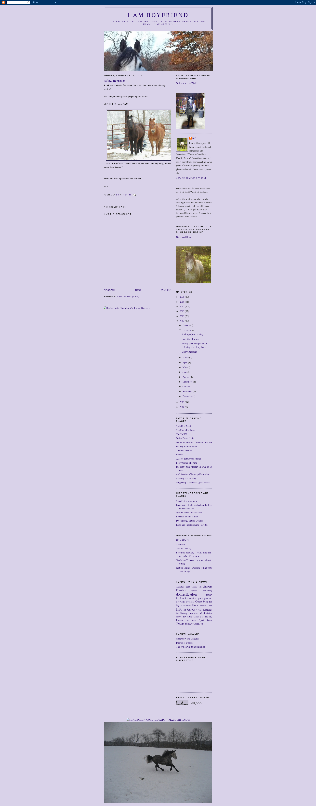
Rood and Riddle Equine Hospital (192, 524)
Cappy (194, 586)
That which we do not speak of (190, 646)
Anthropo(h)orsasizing (192, 334)
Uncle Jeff (198, 623)
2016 (182, 407)
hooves (188, 605)
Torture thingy (184, 623)
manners (193, 613)
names (196, 616)
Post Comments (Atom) (128, 296)
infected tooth (206, 605)
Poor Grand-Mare (190, 338)
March (186, 357)
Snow (194, 620)
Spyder (179, 454)
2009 (182, 296)
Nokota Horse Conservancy (189, 512)
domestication (186, 594)
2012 (182, 311)
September (188, 381)
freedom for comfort (186, 598)
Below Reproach (189, 351)
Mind (202, 613)
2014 (182, 320)
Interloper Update (184, 642)
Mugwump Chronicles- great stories (193, 482)
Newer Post (109, 289)
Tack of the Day (183, 548)
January (186, 325)
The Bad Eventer (184, 450)
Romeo (179, 620)
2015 (182, 402)
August (186, 376)
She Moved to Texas (185, 430)
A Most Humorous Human (188, 458)
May (185, 367)
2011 (182, 306)
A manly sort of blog (186, 478)
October (187, 386)
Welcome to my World (186, 83)
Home (138, 289)
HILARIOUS (182, 540)
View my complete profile (191, 178)
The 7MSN (181, 434)
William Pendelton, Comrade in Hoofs (194, 442)
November (188, 391)
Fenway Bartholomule (186, 446)
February (187, 330)
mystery (187, 616)
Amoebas (180, 586)
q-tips (202, 616)
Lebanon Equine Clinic (187, 516)
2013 (182, 316)
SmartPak (180, 544)
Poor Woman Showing (186, 462)
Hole (183, 605)
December (188, 396)
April (185, 362)
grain (200, 598)
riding (208, 616)
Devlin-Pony (207, 590)
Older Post (166, 289)
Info (179, 609)
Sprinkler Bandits (184, 426)
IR (185, 609)
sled (187, 620)
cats (200, 587)
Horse (195, 605)
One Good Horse (184, 237)
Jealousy (192, 609)
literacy (183, 613)
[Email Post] (135, 195)
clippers (207, 586)
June (185, 371)
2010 (182, 301)
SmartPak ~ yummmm (186, 500)
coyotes (194, 590)
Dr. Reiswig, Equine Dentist (189, 520)
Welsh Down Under (185, 438)
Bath (188, 586)
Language (207, 609)
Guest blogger (203, 601)
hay (177, 605)
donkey (209, 594)
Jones (200, 609)
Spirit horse (205, 620)
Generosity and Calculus (187, 638)
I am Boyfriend (158, 15)
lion (177, 613)
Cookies (181, 590)
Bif (194, 138)
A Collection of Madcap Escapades (192, 474)
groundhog (190, 601)
